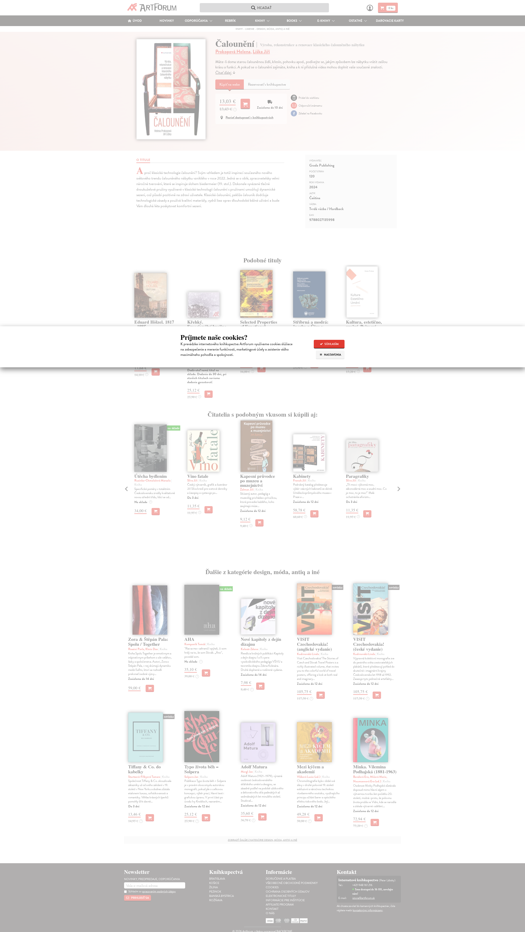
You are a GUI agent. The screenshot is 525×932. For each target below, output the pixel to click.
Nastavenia (332, 355)
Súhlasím (331, 344)
